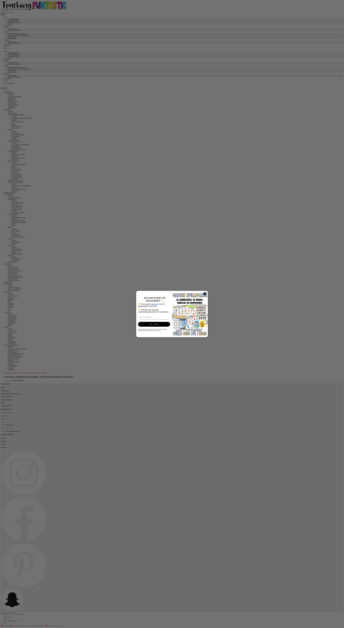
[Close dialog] (204, 293)
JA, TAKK (154, 324)
